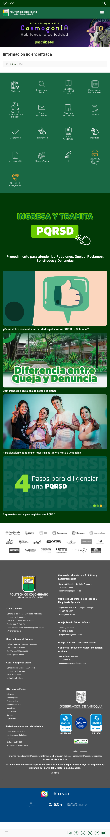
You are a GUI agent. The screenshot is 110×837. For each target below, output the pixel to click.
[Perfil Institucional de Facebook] (76, 832)
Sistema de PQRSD (14, 742)
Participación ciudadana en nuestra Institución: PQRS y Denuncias (42, 452)
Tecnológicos (12, 698)
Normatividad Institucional (17, 745)
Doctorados (11, 712)
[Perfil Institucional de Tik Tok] (97, 832)
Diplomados (11, 718)
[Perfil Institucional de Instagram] (83, 832)
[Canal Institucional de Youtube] (103, 832)
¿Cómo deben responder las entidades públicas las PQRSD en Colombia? (46, 329)
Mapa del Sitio (60, 759)
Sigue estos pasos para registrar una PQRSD (29, 514)
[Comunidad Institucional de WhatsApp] (69, 832)
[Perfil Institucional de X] (90, 832)
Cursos (10, 715)
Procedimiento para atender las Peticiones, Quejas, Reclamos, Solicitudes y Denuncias (55, 259)
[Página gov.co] (8, 3)
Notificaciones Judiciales (17, 735)
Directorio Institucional (16, 732)
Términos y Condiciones (18, 756)
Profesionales (12, 701)
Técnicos (10, 694)
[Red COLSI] (96, 550)
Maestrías (11, 708)
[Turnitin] (79, 550)
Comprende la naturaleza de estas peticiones (29, 390)
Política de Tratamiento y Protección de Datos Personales (56, 756)
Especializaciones (14, 705)
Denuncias (11, 739)
